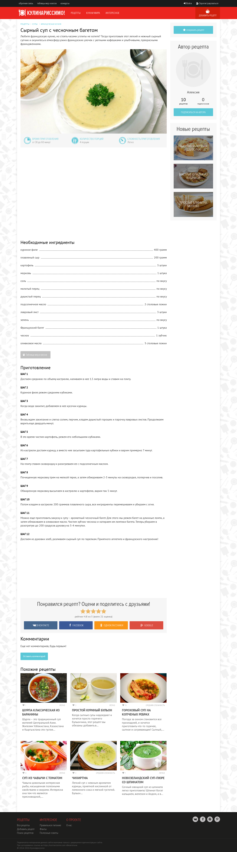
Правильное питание (50, 825)
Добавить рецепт (208, 15)
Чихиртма (80, 778)
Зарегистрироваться (208, 3)
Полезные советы (49, 833)
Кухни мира (93, 13)
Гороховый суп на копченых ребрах (136, 712)
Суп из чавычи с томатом (42, 778)
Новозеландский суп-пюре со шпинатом (143, 780)
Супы (34, 24)
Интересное (112, 13)
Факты (43, 829)
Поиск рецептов (25, 833)
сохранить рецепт (195, 30)
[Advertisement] (93, 191)
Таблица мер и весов (36, 355)
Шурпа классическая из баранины (41, 712)
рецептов (183, 101)
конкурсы (65, 3)
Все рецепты (23, 825)
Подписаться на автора (193, 112)
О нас (69, 825)
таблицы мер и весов (47, 3)
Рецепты (76, 13)
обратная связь (26, 3)
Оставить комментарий (34, 656)
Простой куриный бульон (92, 710)
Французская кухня (51, 24)
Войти (189, 3)
